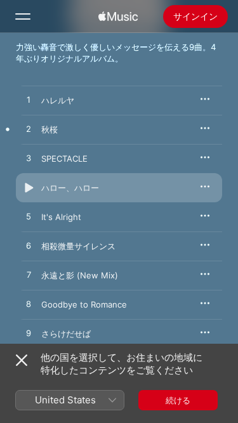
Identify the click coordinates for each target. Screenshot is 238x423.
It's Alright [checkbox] (61, 217)
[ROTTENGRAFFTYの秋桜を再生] (28, 129)
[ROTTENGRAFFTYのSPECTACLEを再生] (28, 158)
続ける (178, 400)
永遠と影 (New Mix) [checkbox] (79, 275)
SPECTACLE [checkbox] (64, 158)
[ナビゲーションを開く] (23, 16)
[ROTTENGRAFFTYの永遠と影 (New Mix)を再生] (28, 275)
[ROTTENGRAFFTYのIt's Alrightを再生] (28, 217)
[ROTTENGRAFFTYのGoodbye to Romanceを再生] (28, 304)
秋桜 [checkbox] (49, 129)
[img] (118, 16)
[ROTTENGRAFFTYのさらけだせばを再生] (28, 333)
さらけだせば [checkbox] (66, 334)
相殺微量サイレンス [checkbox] (78, 246)
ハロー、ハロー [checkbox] (70, 188)
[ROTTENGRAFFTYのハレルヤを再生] (28, 100)
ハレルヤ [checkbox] (57, 100)
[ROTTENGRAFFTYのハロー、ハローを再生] (28, 187)
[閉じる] (21, 360)
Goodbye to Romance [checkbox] (84, 304)
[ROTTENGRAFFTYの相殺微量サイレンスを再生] (28, 246)
